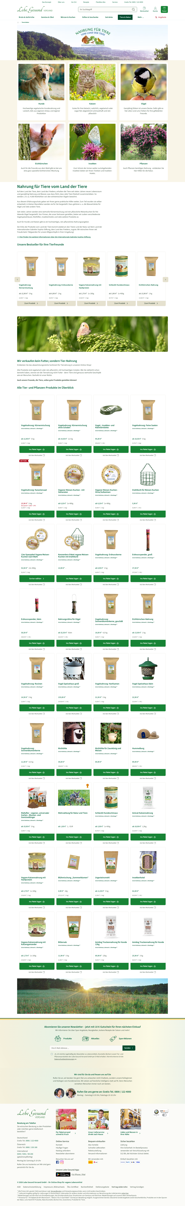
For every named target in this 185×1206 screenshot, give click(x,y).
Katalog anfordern (63, 1150)
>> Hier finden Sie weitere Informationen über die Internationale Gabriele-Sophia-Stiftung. (54, 237)
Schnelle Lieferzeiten (96, 1147)
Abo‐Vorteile (93, 1145)
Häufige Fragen (62, 1147)
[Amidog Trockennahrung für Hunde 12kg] (111, 926)
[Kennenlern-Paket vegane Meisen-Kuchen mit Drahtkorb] (74, 539)
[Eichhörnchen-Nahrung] (151, 266)
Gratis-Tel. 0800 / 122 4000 (133, 2)
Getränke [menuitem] (109, 17)
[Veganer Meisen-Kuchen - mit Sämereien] (74, 474)
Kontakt (59, 1145)
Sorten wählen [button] (35, 578)
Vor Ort (73, 2)
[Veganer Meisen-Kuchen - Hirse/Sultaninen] (111, 474)
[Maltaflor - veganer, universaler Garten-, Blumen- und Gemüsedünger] (37, 797)
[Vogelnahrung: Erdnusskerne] (61, 266)
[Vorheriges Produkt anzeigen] (17, 279)
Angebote (162, 17)
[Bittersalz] (74, 926)
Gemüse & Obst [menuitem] (47, 17)
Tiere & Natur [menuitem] (125, 17)
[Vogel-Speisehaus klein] (148, 668)
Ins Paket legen (35, 449)
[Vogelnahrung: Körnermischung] (31, 266)
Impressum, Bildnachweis (54, 1187)
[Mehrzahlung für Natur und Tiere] (74, 797)
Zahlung (123, 1145)
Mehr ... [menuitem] (141, 17)
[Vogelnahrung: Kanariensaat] (37, 474)
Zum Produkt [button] (29, 303)
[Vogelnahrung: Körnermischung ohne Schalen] (74, 410)
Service (115, 2)
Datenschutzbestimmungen (64, 1059)
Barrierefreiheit (87, 1187)
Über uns (61, 2)
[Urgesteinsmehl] (111, 862)
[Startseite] (34, 9)
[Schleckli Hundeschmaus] (121, 266)
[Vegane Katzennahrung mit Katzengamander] (37, 926)
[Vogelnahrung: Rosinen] (37, 668)
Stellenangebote (102, 1187)
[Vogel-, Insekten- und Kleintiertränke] (111, 410)
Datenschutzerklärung (32, 1187)
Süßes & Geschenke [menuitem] (90, 17)
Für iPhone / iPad (78, 1174)
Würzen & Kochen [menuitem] (68, 17)
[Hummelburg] (148, 733)
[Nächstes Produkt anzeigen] (165, 279)
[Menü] (168, 1110)
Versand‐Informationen (97, 1153)
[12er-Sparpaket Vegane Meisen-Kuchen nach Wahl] (37, 539)
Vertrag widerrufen (120, 1187)
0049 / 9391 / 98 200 (25, 1154)
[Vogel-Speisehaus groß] (74, 668)
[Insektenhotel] (148, 862)
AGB (19, 1187)
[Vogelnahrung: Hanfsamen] (111, 668)
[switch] (164, 1115)
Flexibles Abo (100, 2)
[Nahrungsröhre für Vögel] (74, 603)
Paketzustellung (94, 1150)
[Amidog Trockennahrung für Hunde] (148, 926)
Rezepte (86, 2)
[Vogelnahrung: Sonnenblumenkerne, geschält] (111, 603)
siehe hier (125, 1193)
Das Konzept (46, 2)
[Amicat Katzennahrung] (148, 797)
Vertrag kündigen (137, 1187)
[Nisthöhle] (74, 733)
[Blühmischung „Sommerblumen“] (74, 862)
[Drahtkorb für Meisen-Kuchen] (148, 474)
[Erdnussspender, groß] (148, 539)
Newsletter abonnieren (65, 1153)
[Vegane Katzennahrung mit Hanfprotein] (91, 266)
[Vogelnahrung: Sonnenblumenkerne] (37, 733)
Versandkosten (56, 1191)
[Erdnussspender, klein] (37, 603)
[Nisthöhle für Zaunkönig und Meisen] (111, 733)
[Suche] (133, 9)
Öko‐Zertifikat (72, 1187)
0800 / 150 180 (31, 1147)
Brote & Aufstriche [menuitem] (26, 17)
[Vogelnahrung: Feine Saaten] (148, 410)
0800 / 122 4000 (122, 1092)
